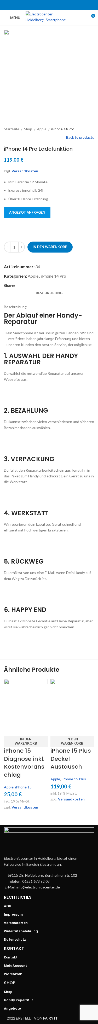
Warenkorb (13, 974)
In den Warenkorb (50, 247)
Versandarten (16, 923)
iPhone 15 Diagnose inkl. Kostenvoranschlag (24, 763)
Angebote (12, 1008)
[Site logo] (49, 17)
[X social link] (42, 5)
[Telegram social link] (62, 5)
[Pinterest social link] (49, 5)
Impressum (13, 914)
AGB (7, 906)
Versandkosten (24, 171)
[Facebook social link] (35, 5)
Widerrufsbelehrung (21, 931)
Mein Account (15, 965)
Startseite (12, 129)
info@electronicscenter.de (38, 887)
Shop (28, 129)
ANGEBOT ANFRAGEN (27, 212)
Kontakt (11, 957)
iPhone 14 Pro (62, 129)
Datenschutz (15, 939)
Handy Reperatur (18, 1000)
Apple (42, 129)
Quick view (10, 729)
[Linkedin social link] (56, 5)
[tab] (49, 293)
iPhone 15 (23, 787)
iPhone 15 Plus (74, 779)
